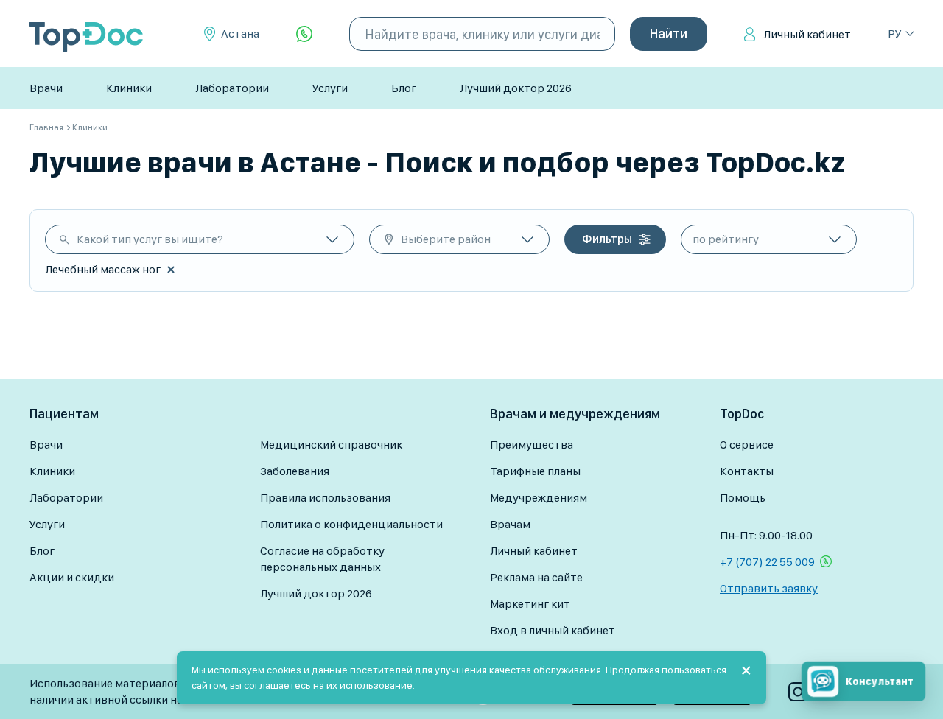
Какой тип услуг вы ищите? (150, 239)
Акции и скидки (71, 577)
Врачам (510, 524)
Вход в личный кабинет (552, 630)
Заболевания (294, 471)
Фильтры (607, 239)
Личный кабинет (807, 34)
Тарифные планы (535, 471)
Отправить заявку (769, 588)
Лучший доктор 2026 (516, 88)
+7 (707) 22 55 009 (767, 562)
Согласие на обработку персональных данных (322, 559)
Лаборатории (232, 88)
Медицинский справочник (331, 445)
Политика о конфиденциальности (351, 524)
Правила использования (325, 498)
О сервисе (747, 445)
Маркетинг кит (530, 604)
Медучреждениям (538, 498)
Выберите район (446, 239)
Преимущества (531, 445)
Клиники (129, 88)
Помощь (742, 498)
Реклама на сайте (536, 577)
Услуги (330, 88)
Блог (403, 88)
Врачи (46, 88)
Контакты (747, 471)
